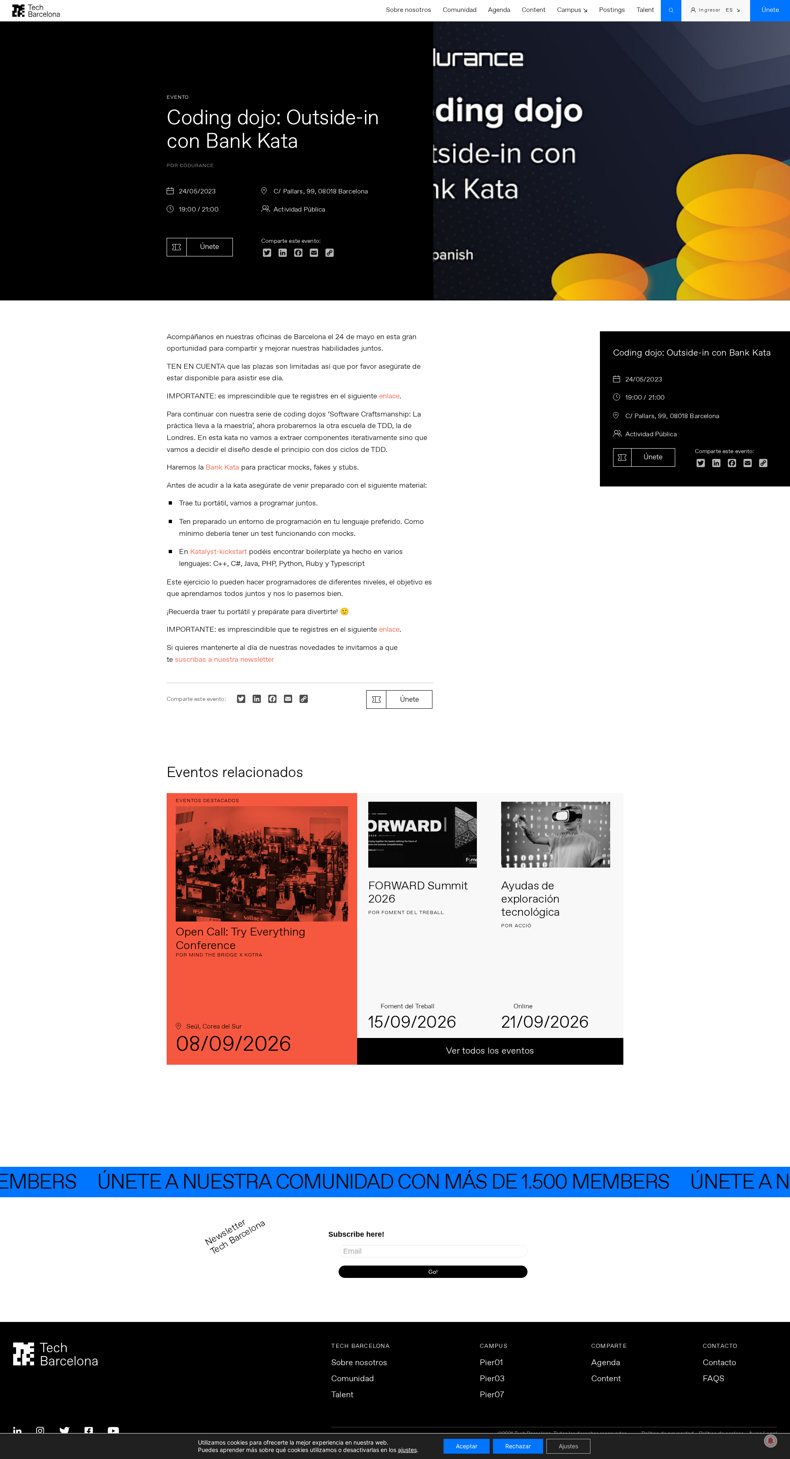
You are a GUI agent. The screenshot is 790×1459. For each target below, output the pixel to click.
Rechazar (518, 1446)
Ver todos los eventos (490, 1051)
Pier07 (492, 1395)
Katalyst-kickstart (218, 552)
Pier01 (491, 1363)
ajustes (407, 1449)
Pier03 (492, 1379)
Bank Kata (222, 467)
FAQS (713, 1379)
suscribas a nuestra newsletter (223, 660)
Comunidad (459, 10)
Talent (645, 10)
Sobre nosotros (408, 10)
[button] (733, 10)
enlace (389, 396)
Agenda (499, 10)
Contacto (719, 1363)
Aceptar (466, 1446)
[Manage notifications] (770, 1440)
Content (534, 10)
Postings (612, 10)
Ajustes (568, 1446)
